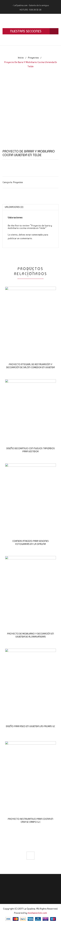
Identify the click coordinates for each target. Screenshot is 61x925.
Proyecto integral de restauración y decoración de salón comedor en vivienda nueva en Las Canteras (30, 367)
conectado (37, 234)
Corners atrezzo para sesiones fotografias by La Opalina (30, 542)
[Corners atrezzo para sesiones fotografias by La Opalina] (30, 497)
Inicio (21, 57)
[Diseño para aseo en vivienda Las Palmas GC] (30, 682)
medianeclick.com (37, 912)
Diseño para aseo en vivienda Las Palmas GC (30, 726)
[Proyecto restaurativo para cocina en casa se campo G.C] (30, 775)
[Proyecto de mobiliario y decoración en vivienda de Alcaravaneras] (30, 589)
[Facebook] (30, 856)
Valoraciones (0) (14, 207)
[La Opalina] (30, 21)
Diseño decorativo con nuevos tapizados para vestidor (30, 450)
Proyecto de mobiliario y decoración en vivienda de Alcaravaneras (30, 635)
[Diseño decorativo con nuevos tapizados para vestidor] (30, 408)
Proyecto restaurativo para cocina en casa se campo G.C (30, 820)
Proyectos (33, 57)
